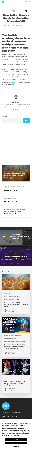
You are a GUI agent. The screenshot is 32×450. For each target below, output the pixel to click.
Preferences (16, 446)
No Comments (24, 25)
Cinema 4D (10, 10)
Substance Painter (21, 341)
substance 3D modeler (10, 338)
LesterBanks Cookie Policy (11, 412)
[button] (29, 2)
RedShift (17, 299)
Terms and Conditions (9, 417)
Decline (16, 443)
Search (4, 117)
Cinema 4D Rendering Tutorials (12, 296)
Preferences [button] (16, 435)
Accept (16, 439)
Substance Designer (9, 341)
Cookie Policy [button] (8, 433)
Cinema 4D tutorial (20, 10)
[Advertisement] (16, 144)
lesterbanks (8, 25)
